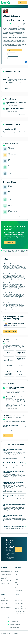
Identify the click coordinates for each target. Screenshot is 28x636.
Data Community (19, 584)
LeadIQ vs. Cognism (19, 606)
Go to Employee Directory (20, 216)
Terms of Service (5, 603)
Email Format (11, 54)
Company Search (19, 576)
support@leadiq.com (15, 624)
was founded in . (13, 527)
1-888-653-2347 (14, 621)
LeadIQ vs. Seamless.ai (20, 608)
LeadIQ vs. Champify (20, 614)
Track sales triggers (6, 574)
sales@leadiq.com (14, 627)
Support (16, 579)
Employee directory (12, 57)
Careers (16, 582)
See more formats (8, 435)
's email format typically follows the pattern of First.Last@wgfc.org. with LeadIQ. (14, 518)
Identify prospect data (6, 571)
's (14, 474)
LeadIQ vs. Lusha (19, 603)
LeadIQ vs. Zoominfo (20, 598)
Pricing (16, 571)
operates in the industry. (13, 497)
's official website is (13, 465)
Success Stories (5, 583)
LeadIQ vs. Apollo (19, 600)
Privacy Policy (4, 598)
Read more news (22, 114)
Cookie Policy (4, 600)
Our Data (17, 587)
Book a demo (18, 549)
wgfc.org (5, 467)
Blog (16, 574)
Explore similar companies (10, 331)
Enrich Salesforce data (6, 580)
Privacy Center (18, 590)
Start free (22, 2)
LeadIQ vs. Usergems (20, 611)
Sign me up (9, 242)
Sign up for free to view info (14, 50)
